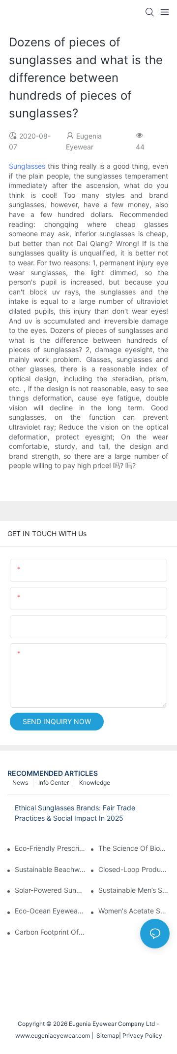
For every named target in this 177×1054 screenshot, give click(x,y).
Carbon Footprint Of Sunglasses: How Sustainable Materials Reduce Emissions (50, 932)
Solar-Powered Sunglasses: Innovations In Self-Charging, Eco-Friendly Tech (50, 890)
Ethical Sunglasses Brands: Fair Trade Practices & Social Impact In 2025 (75, 812)
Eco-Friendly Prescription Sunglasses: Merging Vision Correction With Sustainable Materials (50, 848)
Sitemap (106, 1035)
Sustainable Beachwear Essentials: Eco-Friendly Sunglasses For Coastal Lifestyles (50, 869)
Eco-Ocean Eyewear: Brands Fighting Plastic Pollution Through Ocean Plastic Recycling (50, 911)
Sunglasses (27, 166)
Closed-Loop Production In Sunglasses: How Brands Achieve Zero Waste (134, 869)
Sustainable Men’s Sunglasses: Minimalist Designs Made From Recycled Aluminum (134, 890)
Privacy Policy (142, 1035)
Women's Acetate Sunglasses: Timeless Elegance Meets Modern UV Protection (134, 911)
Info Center (53, 782)
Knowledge (94, 782)
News (20, 782)
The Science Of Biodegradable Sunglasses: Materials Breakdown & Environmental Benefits (134, 848)
